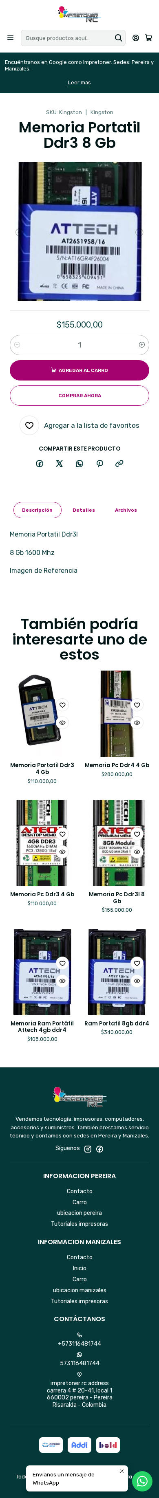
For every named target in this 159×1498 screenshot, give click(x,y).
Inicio (79, 1268)
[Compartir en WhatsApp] (79, 464)
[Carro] (148, 38)
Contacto (80, 1191)
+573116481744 (79, 1343)
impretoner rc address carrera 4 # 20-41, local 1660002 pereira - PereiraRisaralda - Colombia (80, 1394)
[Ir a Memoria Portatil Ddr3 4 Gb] (42, 714)
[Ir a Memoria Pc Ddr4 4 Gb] (116, 714)
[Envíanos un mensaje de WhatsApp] (142, 1481)
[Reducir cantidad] (17, 345)
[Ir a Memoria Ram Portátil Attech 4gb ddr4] (42, 972)
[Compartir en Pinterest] (99, 464)
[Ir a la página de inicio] (79, 14)
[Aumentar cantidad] (142, 345)
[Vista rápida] (62, 722)
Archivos (126, 510)
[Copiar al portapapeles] (119, 464)
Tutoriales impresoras (79, 1224)
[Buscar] (119, 38)
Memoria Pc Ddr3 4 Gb (42, 894)
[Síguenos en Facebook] (99, 1149)
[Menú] (10, 37)
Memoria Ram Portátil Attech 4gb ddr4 (42, 1027)
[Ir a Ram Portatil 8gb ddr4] (116, 972)
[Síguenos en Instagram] (88, 1149)
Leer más (79, 82)
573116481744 (79, 1363)
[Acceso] (135, 37)
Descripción (37, 510)
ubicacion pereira (79, 1213)
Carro (80, 1202)
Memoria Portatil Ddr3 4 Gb (42, 769)
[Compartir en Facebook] (39, 464)
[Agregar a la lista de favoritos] (62, 704)
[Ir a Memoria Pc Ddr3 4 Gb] (42, 843)
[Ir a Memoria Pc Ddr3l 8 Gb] (116, 843)
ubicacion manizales (79, 1290)
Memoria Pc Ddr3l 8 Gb (117, 898)
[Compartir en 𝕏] (59, 464)
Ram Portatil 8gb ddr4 (116, 1023)
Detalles (84, 510)
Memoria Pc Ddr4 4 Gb (117, 765)
